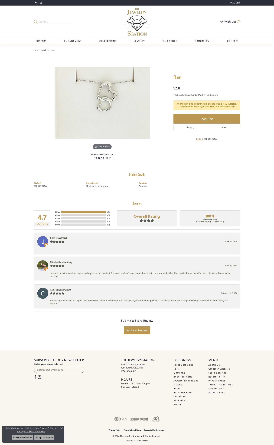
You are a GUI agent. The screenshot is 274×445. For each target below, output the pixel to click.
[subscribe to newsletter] (80, 370)
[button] (234, 3)
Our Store (170, 41)
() (108, 212)
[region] (102, 102)
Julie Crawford (58, 238)
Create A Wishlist (219, 368)
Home (36, 50)
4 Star (57, 215)
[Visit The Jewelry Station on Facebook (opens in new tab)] (36, 3)
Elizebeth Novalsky (61, 262)
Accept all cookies (44, 437)
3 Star (57, 218)
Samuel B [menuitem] (179, 400)
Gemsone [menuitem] (179, 372)
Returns (224, 127)
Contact (232, 41)
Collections (108, 41)
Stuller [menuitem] (177, 404)
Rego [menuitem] (176, 388)
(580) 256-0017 (102, 158)
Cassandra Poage (60, 289)
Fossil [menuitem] (176, 368)
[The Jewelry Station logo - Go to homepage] (137, 22)
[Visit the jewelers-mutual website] (139, 419)
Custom (41, 41)
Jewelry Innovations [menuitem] (185, 380)
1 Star (57, 224)
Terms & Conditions (220, 384)
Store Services (217, 372)
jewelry (44, 50)
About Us (214, 364)
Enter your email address (48, 364)
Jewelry (139, 41)
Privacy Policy (216, 380)
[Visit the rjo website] (156, 419)
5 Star (57, 212)
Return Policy (216, 376)
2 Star (57, 221)
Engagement (73, 41)
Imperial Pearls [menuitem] (182, 376)
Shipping (190, 127)
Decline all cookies (22, 437)
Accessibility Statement (154, 430)
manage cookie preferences (31, 431)
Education (202, 41)
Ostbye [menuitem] (177, 384)
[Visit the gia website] (120, 419)
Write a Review (137, 330)
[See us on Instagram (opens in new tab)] (41, 3)
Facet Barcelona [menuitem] (183, 364)
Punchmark (142, 440)
